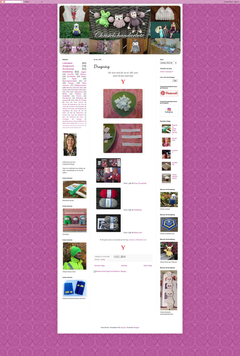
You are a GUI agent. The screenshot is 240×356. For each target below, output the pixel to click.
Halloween (81, 125)
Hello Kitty (74, 100)
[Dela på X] (119, 256)
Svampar (72, 123)
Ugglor (83, 72)
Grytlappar (65, 119)
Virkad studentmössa (174, 176)
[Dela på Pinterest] (124, 256)
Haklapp (79, 119)
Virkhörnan (138, 210)
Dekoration (74, 90)
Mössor (83, 74)
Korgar (71, 83)
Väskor (64, 90)
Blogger (136, 327)
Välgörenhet (78, 92)
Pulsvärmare (66, 98)
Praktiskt (78, 94)
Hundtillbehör (80, 121)
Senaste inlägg (99, 266)
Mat (71, 112)
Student (64, 104)
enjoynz (123, 327)
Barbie (64, 94)
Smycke (71, 74)
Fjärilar (74, 125)
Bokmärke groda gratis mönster (174, 129)
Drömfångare (66, 125)
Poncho (79, 96)
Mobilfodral (80, 108)
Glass (81, 117)
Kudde (72, 108)
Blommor (69, 88)
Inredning (67, 71)
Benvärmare (80, 123)
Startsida (124, 266)
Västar (76, 110)
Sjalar (74, 79)
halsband (76, 127)
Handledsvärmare (67, 121)
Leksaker (67, 63)
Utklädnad (81, 115)
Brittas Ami (138, 233)
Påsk (68, 92)
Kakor (84, 90)
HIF (82, 110)
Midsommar (79, 112)
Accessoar (68, 69)
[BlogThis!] (117, 256)
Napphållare (66, 110)
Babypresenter (80, 85)
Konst (70, 127)
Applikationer (74, 104)
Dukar (67, 102)
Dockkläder (71, 76)
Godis (64, 106)
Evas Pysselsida (140, 183)
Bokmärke (79, 98)
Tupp (72, 115)
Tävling (102, 259)
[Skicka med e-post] (115, 256)
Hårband (65, 108)
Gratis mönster (78, 102)
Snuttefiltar (66, 96)
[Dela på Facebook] (122, 256)
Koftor (64, 112)
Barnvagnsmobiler (69, 81)
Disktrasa (73, 117)
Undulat (65, 100)
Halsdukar (81, 106)
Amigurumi (68, 66)
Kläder (83, 76)
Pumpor (64, 115)
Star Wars (79, 88)
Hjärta (64, 127)
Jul (85, 81)
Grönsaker (72, 106)
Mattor (64, 123)
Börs (63, 117)
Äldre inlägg (148, 266)
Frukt (82, 104)
